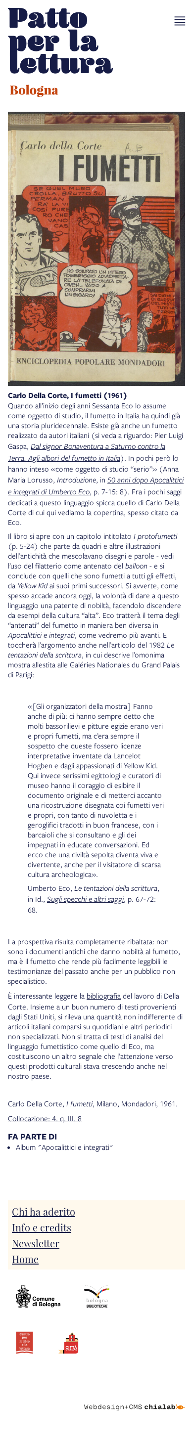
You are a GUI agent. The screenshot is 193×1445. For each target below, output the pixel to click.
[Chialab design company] (134, 1399)
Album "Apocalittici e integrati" (64, 1147)
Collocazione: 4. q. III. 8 (45, 1118)
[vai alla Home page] (60, 54)
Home (25, 1259)
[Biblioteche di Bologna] (96, 1296)
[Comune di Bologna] (38, 1296)
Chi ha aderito (43, 1211)
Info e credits (41, 1227)
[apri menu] (180, 21)
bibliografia (104, 996)
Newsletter (35, 1243)
